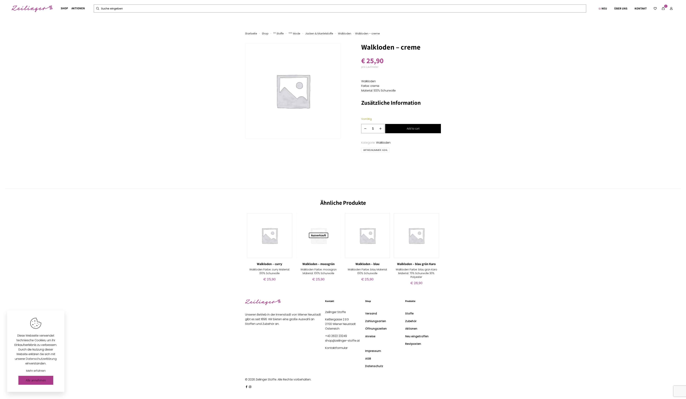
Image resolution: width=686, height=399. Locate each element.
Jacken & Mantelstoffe (319, 33)
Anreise (370, 336)
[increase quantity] (380, 128)
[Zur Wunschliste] (287, 226)
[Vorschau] (287, 233)
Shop (265, 33)
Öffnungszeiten (376, 329)
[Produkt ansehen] (287, 218)
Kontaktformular (336, 348)
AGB (368, 358)
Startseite (251, 33)
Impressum (373, 351)
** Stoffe (278, 33)
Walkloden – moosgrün (318, 264)
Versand (371, 313)
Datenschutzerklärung (41, 359)
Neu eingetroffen (417, 336)
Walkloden (344, 33)
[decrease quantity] (365, 128)
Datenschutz (374, 366)
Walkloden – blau (367, 264)
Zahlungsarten (375, 321)
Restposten (413, 344)
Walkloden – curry (269, 264)
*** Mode (294, 33)
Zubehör (411, 321)
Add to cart (413, 128)
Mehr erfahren (36, 371)
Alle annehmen (36, 380)
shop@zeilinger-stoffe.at (342, 341)
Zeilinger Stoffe (266, 379)
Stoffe (409, 313)
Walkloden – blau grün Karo (416, 264)
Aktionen (411, 329)
